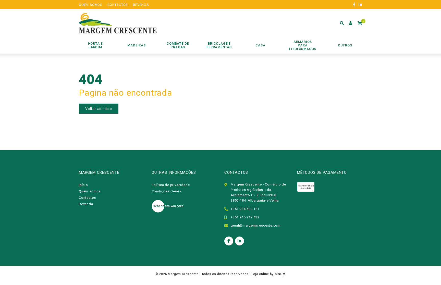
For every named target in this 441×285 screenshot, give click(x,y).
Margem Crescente (183, 274)
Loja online (260, 274)
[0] (360, 23)
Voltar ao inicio (98, 109)
